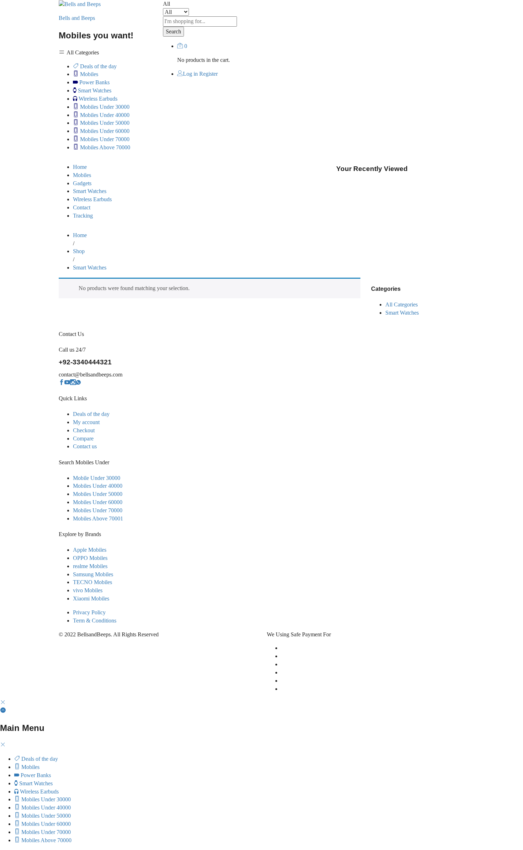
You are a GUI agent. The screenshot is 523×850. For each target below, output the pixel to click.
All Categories (401, 304)
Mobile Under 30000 (96, 478)
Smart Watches (93, 90)
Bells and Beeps (77, 18)
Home (80, 167)
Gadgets (82, 183)
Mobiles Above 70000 (104, 147)
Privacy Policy (89, 612)
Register (208, 74)
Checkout (84, 430)
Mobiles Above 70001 (98, 518)
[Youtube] (67, 383)
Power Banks (94, 82)
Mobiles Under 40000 (104, 115)
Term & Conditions (94, 621)
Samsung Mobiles (93, 574)
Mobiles (88, 74)
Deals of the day (98, 66)
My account (86, 422)
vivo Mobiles (87, 590)
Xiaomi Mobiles (91, 598)
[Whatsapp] (78, 383)
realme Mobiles (90, 566)
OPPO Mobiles (90, 558)
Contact (81, 207)
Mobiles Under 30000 (104, 107)
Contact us (85, 446)
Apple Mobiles (89, 550)
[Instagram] (73, 383)
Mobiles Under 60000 (104, 131)
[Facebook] (61, 383)
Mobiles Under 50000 (104, 123)
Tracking (83, 216)
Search (173, 31)
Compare (83, 438)
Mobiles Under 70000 (104, 139)
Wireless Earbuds (97, 99)
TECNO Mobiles (92, 582)
